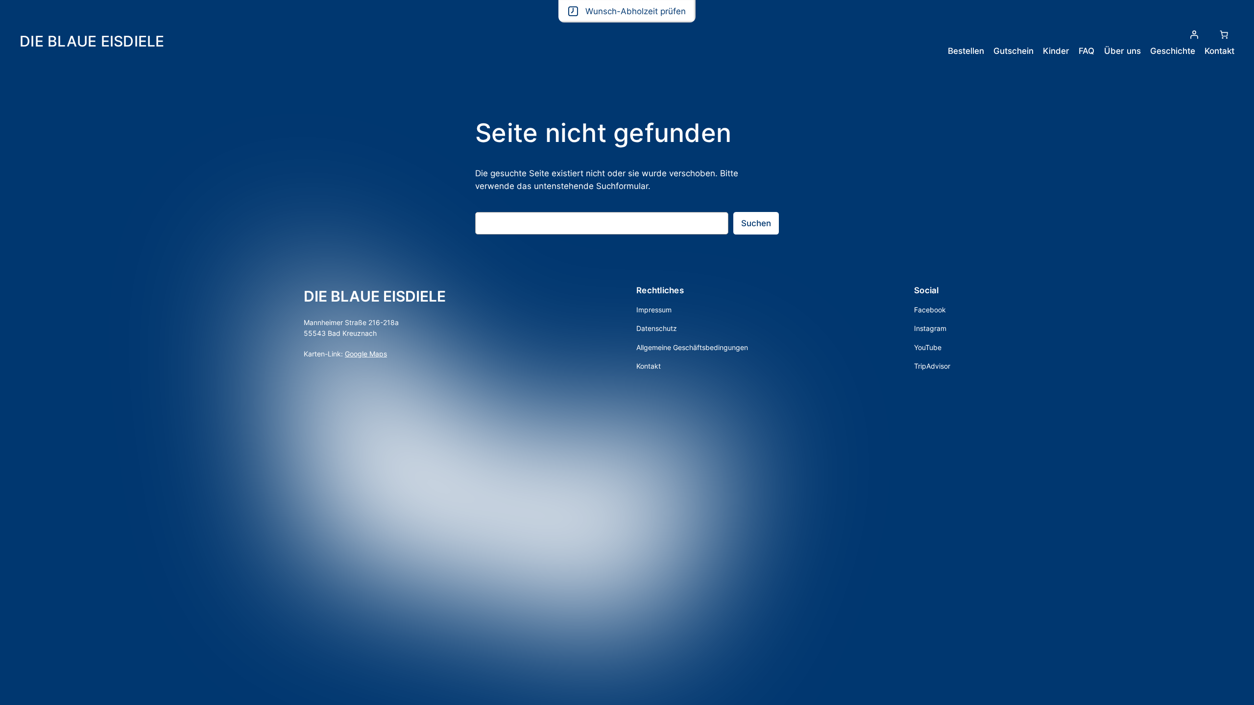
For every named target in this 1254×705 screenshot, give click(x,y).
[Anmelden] (1194, 34)
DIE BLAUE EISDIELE (92, 41)
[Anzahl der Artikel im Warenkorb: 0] (1224, 34)
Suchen (756, 223)
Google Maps (366, 354)
